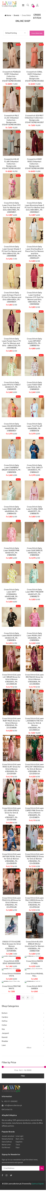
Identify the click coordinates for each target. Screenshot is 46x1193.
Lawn (4, 1045)
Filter (23, 1076)
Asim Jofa (18, 1139)
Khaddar (5, 1041)
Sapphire (18, 1142)
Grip (3, 1029)
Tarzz (17, 1145)
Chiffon (4, 1021)
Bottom (4, 1013)
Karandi (4, 1037)
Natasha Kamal (7, 1139)
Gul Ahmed (6, 1147)
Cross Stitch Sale (36, 33)
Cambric (5, 1017)
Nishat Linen (6, 1145)
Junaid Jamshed (8, 1136)
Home (8, 15)
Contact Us (8, 1109)
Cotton (4, 1025)
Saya (16, 1147)
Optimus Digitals (38, 1184)
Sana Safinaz (7, 1142)
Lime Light (18, 1136)
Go (42, 1168)
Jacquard (5, 1033)
